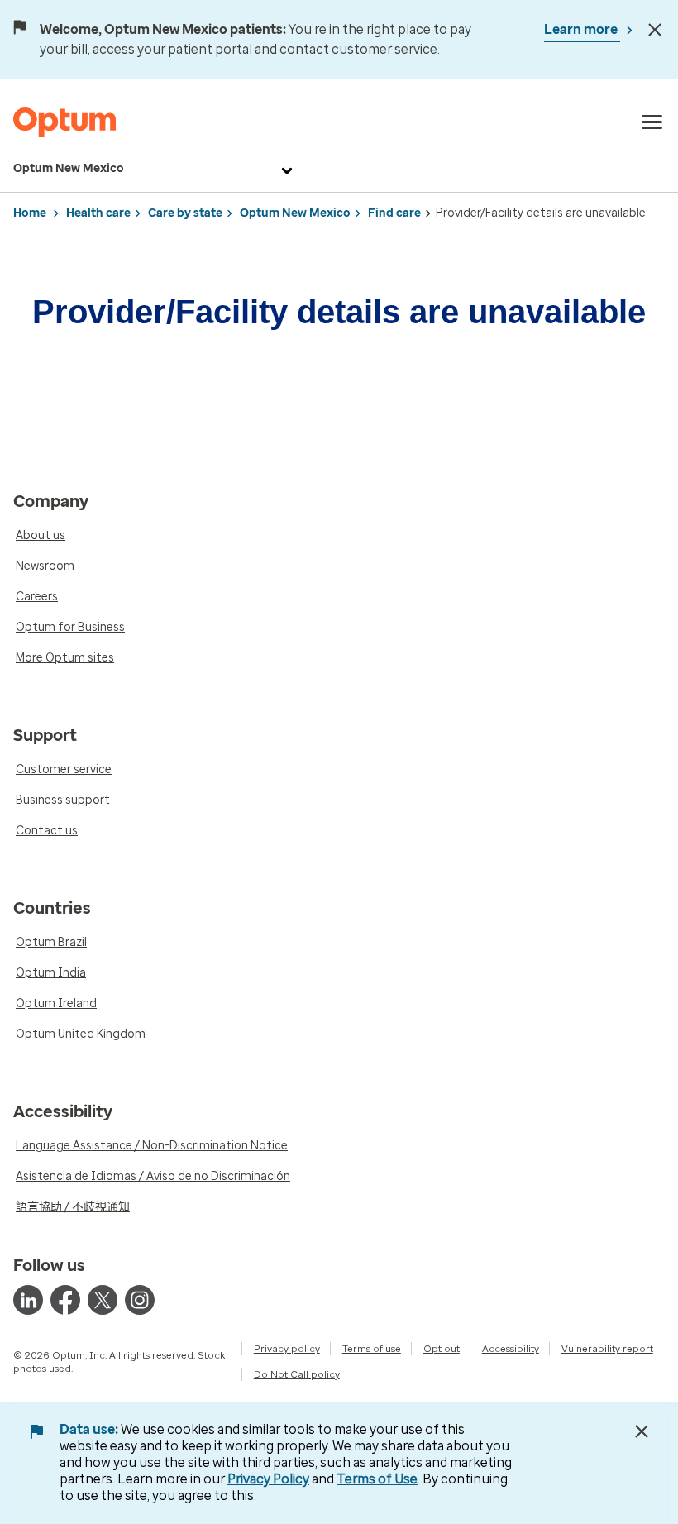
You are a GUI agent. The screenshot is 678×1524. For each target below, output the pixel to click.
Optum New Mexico (68, 168)
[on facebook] (65, 1300)
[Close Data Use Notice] (642, 1431)
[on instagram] (140, 1300)
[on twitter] (102, 1300)
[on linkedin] (28, 1300)
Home (29, 213)
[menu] (652, 122)
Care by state (185, 213)
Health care (98, 213)
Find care (394, 213)
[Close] (655, 30)
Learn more (582, 29)
